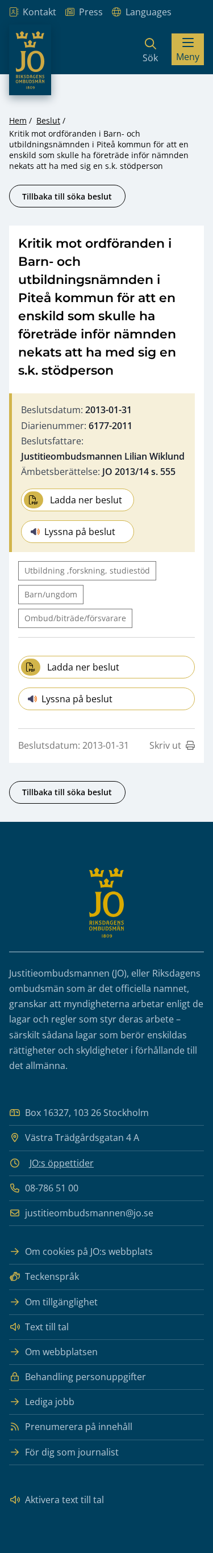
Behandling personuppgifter (85, 1376)
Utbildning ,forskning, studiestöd (87, 570)
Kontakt (39, 12)
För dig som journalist (72, 1452)
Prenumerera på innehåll (78, 1426)
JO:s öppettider (62, 1163)
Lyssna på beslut (79, 531)
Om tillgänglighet (61, 1302)
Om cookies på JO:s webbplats (89, 1251)
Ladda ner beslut (86, 500)
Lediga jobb (49, 1401)
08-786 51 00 (51, 1188)
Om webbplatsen (61, 1352)
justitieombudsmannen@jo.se (89, 1213)
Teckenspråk (52, 1276)
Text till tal (47, 1327)
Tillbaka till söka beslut (67, 196)
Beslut (48, 120)
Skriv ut (165, 745)
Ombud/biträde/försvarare (75, 618)
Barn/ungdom (50, 594)
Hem (18, 120)
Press (91, 12)
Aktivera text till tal (64, 1499)
